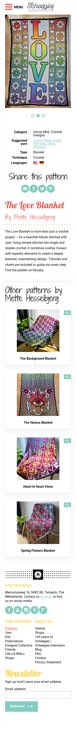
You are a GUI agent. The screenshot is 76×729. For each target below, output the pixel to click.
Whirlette (39, 147)
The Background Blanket (38, 358)
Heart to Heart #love (38, 486)
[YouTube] (18, 610)
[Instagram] (26, 610)
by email (46, 597)
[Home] (41, 7)
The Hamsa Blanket (38, 422)
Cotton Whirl (42, 140)
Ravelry (38, 270)
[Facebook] (9, 610)
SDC (67, 312)
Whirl (51, 144)
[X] (42, 189)
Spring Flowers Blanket (38, 551)
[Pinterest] (51, 189)
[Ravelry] (43, 610)
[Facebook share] (34, 189)
